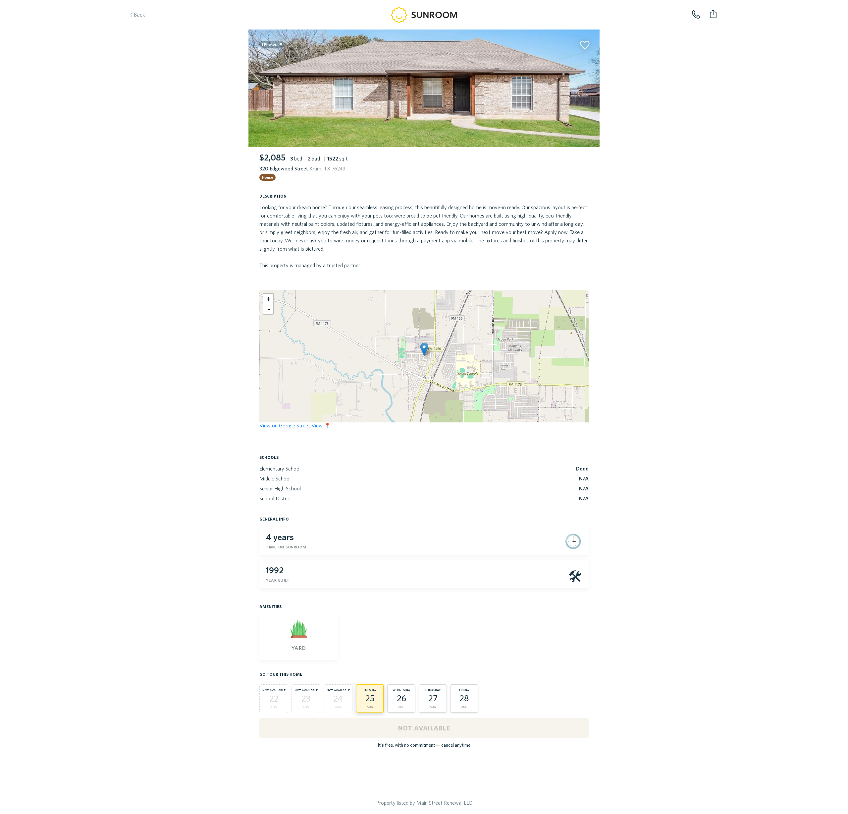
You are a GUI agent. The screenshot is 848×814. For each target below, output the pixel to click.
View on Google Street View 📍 (295, 425)
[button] (424, 349)
